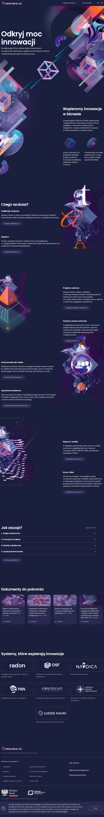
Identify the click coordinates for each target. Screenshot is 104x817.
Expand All (89, 528)
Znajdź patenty (72, 341)
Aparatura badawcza (37, 767)
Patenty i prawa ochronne (12, 781)
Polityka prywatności (77, 775)
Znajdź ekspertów (11, 252)
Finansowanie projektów (38, 772)
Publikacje (6, 767)
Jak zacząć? (87, 3)
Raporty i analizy (36, 776)
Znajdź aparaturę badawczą (15, 405)
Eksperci (6, 772)
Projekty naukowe (9, 776)
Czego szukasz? (69, 3)
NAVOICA (79, 481)
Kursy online (34, 781)
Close (98, 808)
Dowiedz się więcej (73, 459)
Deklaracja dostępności (79, 770)
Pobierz (8, 621)
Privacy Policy (61, 812)
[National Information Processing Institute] (36, 792)
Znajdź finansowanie (12, 377)
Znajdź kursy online (73, 492)
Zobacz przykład (10, 560)
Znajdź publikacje (11, 223)
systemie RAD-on (80, 448)
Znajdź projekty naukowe (76, 308)
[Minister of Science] (9, 792)
